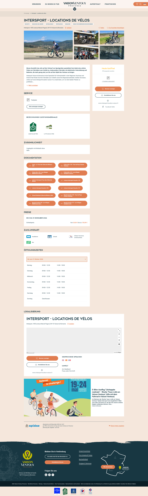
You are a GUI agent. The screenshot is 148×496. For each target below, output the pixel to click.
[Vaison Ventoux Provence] (74, 6)
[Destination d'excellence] (82, 491)
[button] (140, 4)
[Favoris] (137, 4)
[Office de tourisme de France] (90, 491)
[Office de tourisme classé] (57, 491)
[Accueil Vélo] (65, 491)
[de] (145, 4)
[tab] (55, 259)
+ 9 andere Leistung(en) (108, 81)
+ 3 (112, 52)
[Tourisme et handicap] (73, 491)
